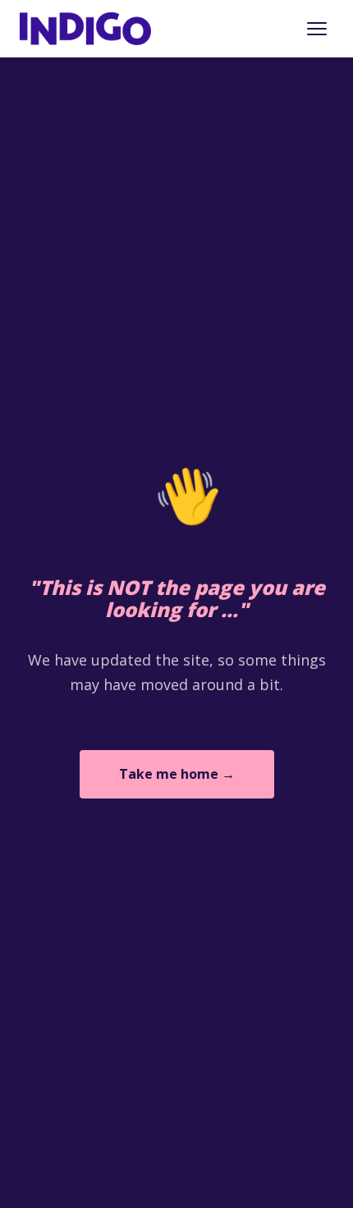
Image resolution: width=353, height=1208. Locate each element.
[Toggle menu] (316, 28)
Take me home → (177, 774)
